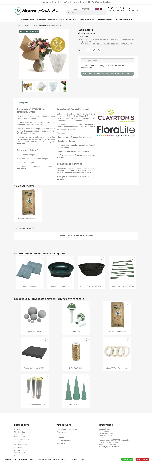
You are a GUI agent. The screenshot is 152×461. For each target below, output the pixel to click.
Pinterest (99, 50)
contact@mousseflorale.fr (109, 447)
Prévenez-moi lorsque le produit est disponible (107, 73)
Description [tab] (23, 102)
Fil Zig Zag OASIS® (76, 368)
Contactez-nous (20, 455)
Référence (82, 33)
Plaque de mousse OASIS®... (35, 368)
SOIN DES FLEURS (87, 19)
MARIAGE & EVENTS (56, 19)
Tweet (93, 50)
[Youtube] (98, 9)
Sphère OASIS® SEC (34, 331)
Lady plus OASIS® (75, 331)
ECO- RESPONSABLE (124, 19)
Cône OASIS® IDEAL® (76, 405)
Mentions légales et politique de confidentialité (21, 434)
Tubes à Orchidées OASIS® (35, 405)
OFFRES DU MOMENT (105, 19)
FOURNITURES (72, 19)
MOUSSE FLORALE (27, 19)
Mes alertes (61, 443)
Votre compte (64, 425)
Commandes (61, 432)
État (79, 36)
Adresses (60, 438)
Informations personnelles (67, 429)
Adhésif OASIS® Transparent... (117, 368)
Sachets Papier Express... (28, 219)
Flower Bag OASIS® (30, 286)
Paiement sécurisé (21, 445)
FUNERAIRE (41, 19)
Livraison (17, 429)
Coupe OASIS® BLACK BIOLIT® (91, 286)
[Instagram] (101, 9)
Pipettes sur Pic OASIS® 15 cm (122, 286)
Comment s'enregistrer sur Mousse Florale (20, 450)
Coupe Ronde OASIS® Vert (61, 286)
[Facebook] (96, 9)
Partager (88, 50)
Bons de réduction (64, 441)
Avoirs (59, 435)
